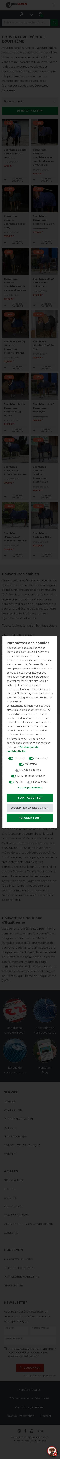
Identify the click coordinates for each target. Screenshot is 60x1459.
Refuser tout (30, 817)
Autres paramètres (30, 787)
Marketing (31, 764)
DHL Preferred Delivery (31, 775)
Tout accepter (30, 797)
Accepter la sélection (30, 807)
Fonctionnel (40, 781)
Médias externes (31, 769)
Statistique (41, 758)
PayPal (19, 781)
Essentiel (19, 758)
